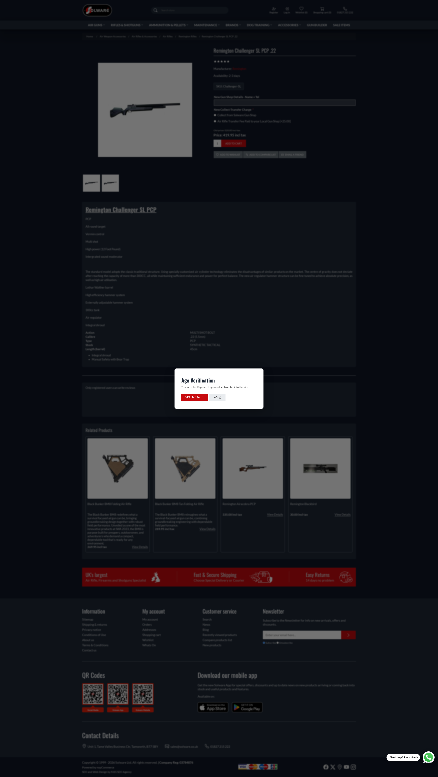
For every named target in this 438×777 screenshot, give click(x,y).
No (215, 397)
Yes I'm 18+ (192, 397)
